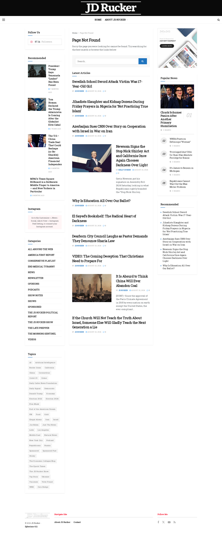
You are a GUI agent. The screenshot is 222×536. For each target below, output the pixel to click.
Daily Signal (35, 388)
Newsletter (35, 278)
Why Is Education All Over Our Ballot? (101, 200)
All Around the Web (40, 249)
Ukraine (45, 477)
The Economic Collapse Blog (42, 461)
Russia (48, 445)
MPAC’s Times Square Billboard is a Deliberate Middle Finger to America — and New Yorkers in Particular (45, 185)
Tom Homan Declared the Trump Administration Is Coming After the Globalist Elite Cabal (57, 112)
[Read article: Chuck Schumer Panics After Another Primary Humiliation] (177, 96)
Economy (51, 393)
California (49, 367)
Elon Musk (34, 404)
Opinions (33, 283)
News (31, 272)
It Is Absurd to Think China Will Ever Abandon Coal (132, 281)
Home (98, 19)
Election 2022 (35, 399)
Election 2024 (52, 399)
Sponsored (34, 306)
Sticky (32, 456)
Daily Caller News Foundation (43, 383)
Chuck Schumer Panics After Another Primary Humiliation (171, 119)
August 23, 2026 (94, 91)
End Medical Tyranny (41, 266)
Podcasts (34, 289)
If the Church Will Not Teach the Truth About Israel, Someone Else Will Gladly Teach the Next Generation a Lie (109, 322)
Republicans (35, 445)
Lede (31, 430)
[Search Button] (218, 20)
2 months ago (38, 195)
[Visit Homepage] (111, 8)
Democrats (49, 388)
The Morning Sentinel (42, 333)
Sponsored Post (49, 451)
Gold (46, 414)
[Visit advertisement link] (177, 48)
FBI (30, 414)
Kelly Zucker (125, 170)
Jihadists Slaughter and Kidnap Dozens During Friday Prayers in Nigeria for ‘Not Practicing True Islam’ (110, 106)
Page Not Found (86, 33)
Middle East (34, 435)
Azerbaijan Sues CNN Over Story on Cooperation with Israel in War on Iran (109, 128)
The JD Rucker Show (40, 322)
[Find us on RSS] (175, 522)
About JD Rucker (115, 19)
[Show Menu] (3, 20)
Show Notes (35, 295)
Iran (47, 419)
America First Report (41, 255)
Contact (77, 522)
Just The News (49, 425)
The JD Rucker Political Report (43, 314)
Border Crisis (35, 367)
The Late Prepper (38, 328)
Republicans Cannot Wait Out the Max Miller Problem (180, 184)
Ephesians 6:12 (31, 526)
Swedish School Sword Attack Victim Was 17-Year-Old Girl (177, 215)
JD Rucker (79, 91)
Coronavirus (44, 373)
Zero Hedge (43, 487)
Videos (32, 339)
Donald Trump (36, 393)
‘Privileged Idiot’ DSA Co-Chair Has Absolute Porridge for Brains (181, 155)
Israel (55, 419)
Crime (44, 378)
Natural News (50, 435)
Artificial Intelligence (45, 362)
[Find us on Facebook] (158, 522)
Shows (32, 301)
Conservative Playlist (42, 260)
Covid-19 (33, 378)
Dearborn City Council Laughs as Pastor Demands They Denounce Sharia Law (110, 238)
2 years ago (55, 129)
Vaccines (33, 482)
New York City (36, 440)
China (32, 373)
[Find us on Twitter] (163, 522)
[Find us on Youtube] (169, 522)
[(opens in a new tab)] (91, 288)
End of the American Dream (42, 409)
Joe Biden (34, 425)
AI (30, 362)
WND (31, 487)
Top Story (33, 477)
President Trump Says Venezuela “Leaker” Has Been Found (54, 75)
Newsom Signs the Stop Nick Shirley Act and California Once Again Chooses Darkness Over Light (132, 155)
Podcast (50, 440)
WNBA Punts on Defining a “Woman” (180, 140)
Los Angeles (43, 430)
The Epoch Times (37, 466)
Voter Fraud (47, 482)
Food (38, 414)
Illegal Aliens (35, 419)
